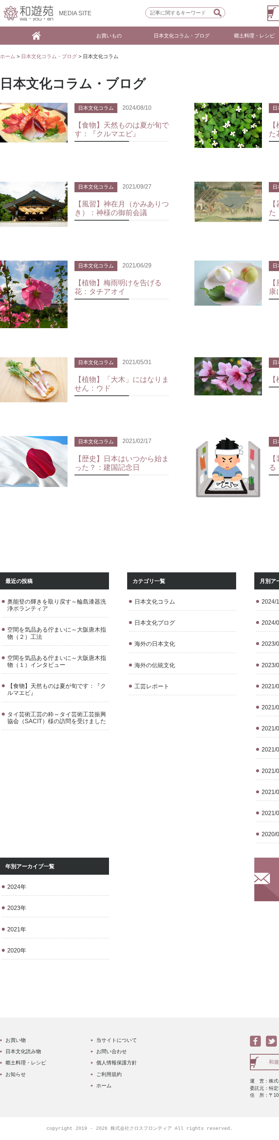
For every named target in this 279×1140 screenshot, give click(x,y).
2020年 (16, 950)
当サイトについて (116, 1040)
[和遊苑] (28, 13)
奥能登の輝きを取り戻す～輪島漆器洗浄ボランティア (56, 605)
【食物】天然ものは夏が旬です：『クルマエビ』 (56, 689)
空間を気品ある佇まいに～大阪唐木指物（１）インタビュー (56, 661)
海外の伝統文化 (154, 665)
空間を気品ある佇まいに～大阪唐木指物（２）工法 (56, 633)
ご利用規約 (109, 1074)
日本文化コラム (96, 108)
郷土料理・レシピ (25, 1063)
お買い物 (15, 1040)
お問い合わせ (111, 1051)
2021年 (16, 929)
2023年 (16, 908)
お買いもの (109, 36)
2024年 (16, 887)
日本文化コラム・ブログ (182, 36)
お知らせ (15, 1074)
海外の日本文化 (154, 644)
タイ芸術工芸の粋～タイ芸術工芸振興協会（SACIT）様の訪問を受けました (56, 717)
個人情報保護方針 (116, 1063)
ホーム (7, 56)
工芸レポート (151, 686)
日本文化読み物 (23, 1051)
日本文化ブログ (154, 623)
